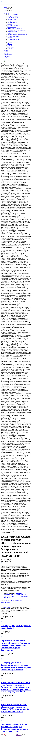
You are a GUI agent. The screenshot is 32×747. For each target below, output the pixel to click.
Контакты (7, 56)
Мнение (10, 44)
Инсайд (10, 48)
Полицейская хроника (14, 36)
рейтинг (10, 600)
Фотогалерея (8, 54)
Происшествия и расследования (17, 30)
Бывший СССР (12, 19)
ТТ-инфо (18, 735)
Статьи (6, 50)
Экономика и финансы (14, 25)
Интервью (10, 47)
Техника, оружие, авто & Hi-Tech (17, 34)
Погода (10, 42)
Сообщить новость (9, 57)
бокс (5, 600)
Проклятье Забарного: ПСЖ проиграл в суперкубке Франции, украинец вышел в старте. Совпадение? (14, 727)
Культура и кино (12, 31)
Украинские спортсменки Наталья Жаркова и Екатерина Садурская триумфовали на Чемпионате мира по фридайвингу (15, 645)
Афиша (10, 41)
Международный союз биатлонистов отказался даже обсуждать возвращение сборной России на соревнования (16, 666)
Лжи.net (10, 45)
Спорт (9, 33)
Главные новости (13, 14)
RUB (5, 10)
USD (5, 7)
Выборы (10, 24)
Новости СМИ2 (5, 602)
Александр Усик (17, 600)
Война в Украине (13, 16)
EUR (5, 8)
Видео (6, 53)
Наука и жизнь (12, 27)
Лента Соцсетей (12, 22)
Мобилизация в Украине (15, 28)
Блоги (6, 51)
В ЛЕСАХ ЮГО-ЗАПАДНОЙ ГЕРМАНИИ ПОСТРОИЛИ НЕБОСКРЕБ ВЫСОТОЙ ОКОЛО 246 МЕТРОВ (17, 595)
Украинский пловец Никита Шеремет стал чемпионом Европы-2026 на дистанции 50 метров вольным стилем (15, 708)
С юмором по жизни (13, 39)
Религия (10, 37)
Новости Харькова (13, 17)
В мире (10, 20)
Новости (6, 13)
